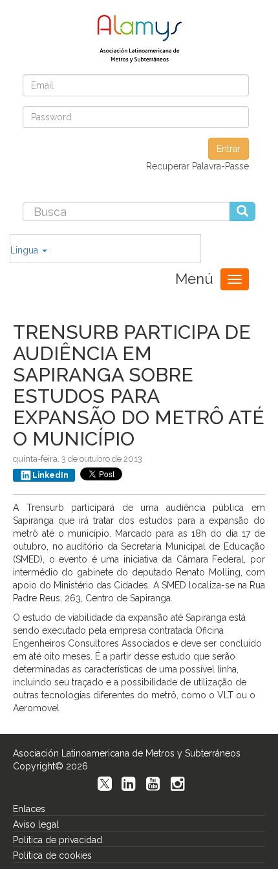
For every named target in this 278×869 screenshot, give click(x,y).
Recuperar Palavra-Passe (197, 166)
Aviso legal (36, 824)
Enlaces (29, 809)
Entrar (229, 149)
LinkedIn (50, 475)
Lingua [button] (25, 250)
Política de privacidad (57, 840)
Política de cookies (52, 855)
